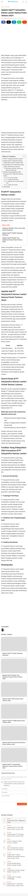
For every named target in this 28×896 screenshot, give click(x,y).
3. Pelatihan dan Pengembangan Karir (15, 182)
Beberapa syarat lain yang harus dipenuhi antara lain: (14, 169)
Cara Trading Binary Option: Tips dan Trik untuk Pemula (15, 848)
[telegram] (14, 22)
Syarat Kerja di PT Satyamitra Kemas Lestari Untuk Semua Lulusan (13, 165)
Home (2, 6)
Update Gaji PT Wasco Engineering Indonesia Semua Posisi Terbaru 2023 (16, 856)
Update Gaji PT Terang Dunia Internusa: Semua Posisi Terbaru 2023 (12, 766)
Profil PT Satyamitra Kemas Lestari (13, 159)
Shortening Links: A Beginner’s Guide (16, 821)
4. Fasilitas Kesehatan (12, 184)
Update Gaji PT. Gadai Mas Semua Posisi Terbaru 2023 (15, 884)
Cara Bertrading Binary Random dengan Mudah (14, 864)
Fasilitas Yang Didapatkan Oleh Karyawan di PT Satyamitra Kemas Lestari (13, 174)
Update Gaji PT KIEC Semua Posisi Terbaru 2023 (12, 699)
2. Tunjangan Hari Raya (12, 179)
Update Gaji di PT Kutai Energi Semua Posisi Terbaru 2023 (13, 743)
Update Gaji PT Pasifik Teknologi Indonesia (12, 234)
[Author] (2, 630)
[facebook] (3, 22)
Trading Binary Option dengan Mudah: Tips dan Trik (16, 871)
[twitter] (8, 22)
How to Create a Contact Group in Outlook (14, 842)
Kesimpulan (6, 186)
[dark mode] (26, 2)
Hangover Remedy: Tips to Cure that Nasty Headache (13, 229)
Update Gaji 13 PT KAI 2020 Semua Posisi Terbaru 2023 (15, 828)
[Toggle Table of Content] (23, 156)
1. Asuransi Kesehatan (12, 177)
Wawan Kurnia (7, 18)
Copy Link (24, 22)
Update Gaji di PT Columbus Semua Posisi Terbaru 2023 (15, 835)
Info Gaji (7, 6)
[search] (23, 2)
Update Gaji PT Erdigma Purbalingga (14, 877)
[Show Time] (23, 18)
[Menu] (2, 2)
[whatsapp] (19, 22)
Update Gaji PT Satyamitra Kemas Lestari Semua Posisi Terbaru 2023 (13, 161)
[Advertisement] (14, 39)
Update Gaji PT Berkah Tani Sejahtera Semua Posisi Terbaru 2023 (12, 239)
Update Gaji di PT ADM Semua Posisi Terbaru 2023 (13, 721)
